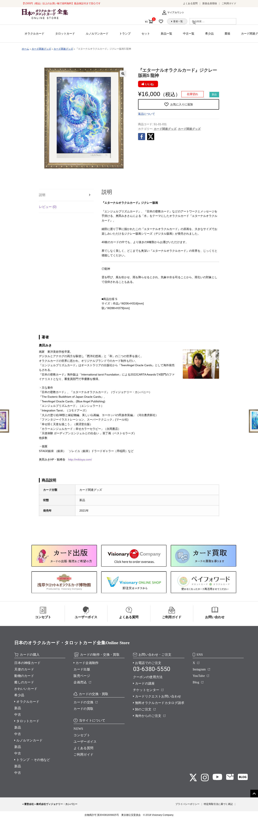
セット (145, 33)
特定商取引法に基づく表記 (218, 804)
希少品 (209, 33)
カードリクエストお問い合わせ (158, 696)
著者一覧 (178, 21)
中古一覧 (188, 33)
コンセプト (82, 735)
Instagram (199, 669)
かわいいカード (25, 688)
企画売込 (80, 682)
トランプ (125, 33)
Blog (196, 682)
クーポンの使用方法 (148, 677)
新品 (17, 708)
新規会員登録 (209, 3)
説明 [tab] (42, 195)
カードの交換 (83, 702)
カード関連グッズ (41, 48)
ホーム (25, 48)
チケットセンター (146, 690)
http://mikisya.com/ (80, 459)
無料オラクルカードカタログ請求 (159, 703)
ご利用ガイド (229, 3)
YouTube (199, 675)
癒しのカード (24, 682)
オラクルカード (34, 33)
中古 (17, 714)
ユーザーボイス (85, 741)
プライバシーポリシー (187, 804)
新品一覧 (166, 33)
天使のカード (24, 669)
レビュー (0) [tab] (47, 207)
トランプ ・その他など (33, 759)
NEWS (78, 728)
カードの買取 (83, 708)
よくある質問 (190, 3)
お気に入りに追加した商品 (162, 21)
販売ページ (82, 675)
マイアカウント (175, 12)
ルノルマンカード (97, 33)
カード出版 (82, 669)
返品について (146, 113)
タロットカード (65, 33)
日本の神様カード (27, 663)
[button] (123, 73)
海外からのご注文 (148, 715)
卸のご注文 (143, 709)
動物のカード (24, 675)
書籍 (227, 33)
